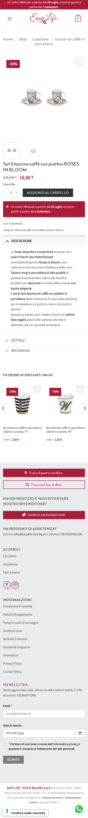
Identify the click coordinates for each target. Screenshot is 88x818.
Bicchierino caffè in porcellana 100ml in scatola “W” (65, 430)
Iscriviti (13, 759)
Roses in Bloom (55, 230)
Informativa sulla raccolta (25, 813)
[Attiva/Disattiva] (7, 241)
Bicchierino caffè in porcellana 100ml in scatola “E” (22, 430)
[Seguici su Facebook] (7, 585)
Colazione (40, 39)
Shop (23, 39)
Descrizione (21, 241)
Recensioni (20, 350)
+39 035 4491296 (71, 534)
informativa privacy (65, 744)
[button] (9, 19)
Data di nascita (12, 725)
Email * (7, 706)
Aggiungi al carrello (48, 192)
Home (8, 39)
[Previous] (10, 97)
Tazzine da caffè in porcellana (60, 41)
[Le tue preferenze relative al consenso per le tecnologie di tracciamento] (7, 811)
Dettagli (18, 340)
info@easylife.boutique (30, 534)
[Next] (78, 97)
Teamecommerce (52, 798)
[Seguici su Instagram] (15, 585)
